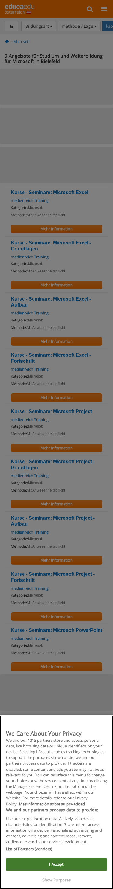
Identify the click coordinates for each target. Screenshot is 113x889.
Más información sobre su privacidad (52, 804)
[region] (56, 802)
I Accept (56, 864)
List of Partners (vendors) (29, 849)
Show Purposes (56, 880)
